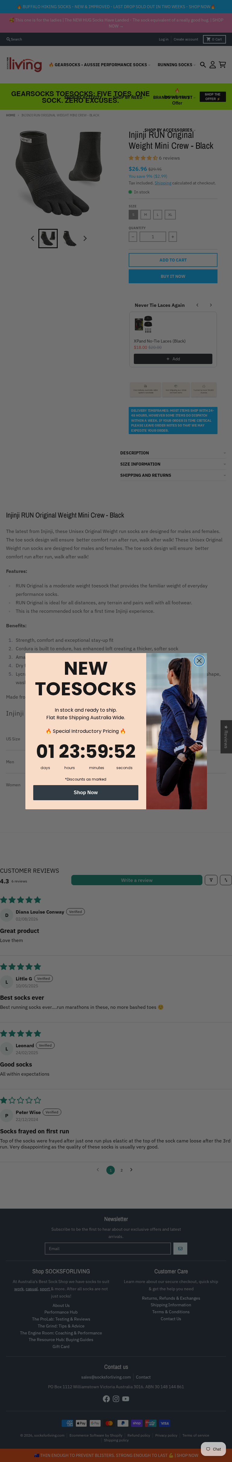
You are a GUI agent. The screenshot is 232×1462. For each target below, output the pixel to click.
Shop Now (86, 792)
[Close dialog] (199, 660)
